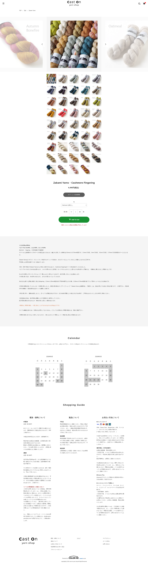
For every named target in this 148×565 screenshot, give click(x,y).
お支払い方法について (56, 544)
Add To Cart (75, 220)
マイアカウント (107, 538)
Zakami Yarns (32, 10)
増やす (80, 212)
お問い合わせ (106, 544)
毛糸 (25, 10)
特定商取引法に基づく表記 (57, 546)
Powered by (65, 558)
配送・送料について (56, 538)
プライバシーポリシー (56, 549)
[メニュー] (3, 3)
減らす (71, 212)
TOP (20, 10)
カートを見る (106, 541)
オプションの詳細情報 (74, 194)
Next (105, 44)
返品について (54, 541)
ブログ (78, 538)
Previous (42, 44)
